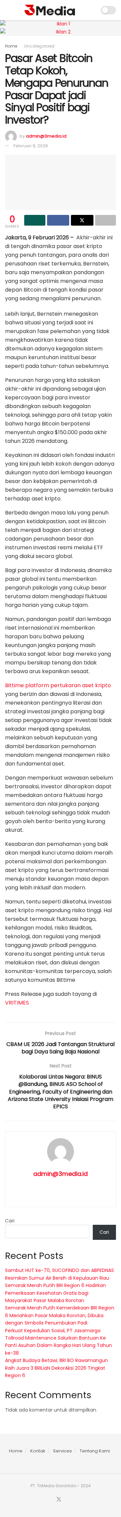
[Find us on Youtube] (67, 1499)
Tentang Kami (95, 1451)
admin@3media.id (46, 136)
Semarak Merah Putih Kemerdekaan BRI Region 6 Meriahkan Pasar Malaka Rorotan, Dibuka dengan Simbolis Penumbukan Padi (59, 1315)
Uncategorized (39, 46)
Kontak (37, 1451)
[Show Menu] (8, 10)
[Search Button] (91, 10)
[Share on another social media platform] (105, 220)
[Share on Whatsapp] (34, 220)
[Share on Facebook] (58, 220)
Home (11, 46)
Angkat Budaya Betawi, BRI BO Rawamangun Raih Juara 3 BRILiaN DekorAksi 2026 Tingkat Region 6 (56, 1368)
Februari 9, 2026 (30, 146)
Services (62, 1451)
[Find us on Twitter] (59, 1499)
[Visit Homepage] (50, 10)
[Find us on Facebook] (50, 1499)
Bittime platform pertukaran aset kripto (58, 685)
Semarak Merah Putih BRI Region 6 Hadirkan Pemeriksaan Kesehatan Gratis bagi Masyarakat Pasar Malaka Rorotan (55, 1293)
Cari (9, 1220)
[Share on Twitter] (82, 220)
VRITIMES (17, 1003)
